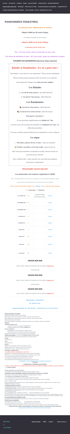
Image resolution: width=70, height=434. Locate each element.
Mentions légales (36, 421)
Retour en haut (61, 421)
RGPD (44, 421)
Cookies (51, 421)
